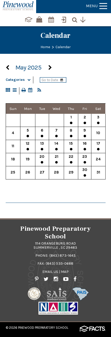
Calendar (63, 47)
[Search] (75, 19)
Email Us (50, 272)
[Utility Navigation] (84, 19)
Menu (92, 5)
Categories (15, 79)
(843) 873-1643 (62, 255)
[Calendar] (51, 17)
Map (65, 272)
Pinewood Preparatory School (43, 328)
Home (45, 47)
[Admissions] (64, 17)
